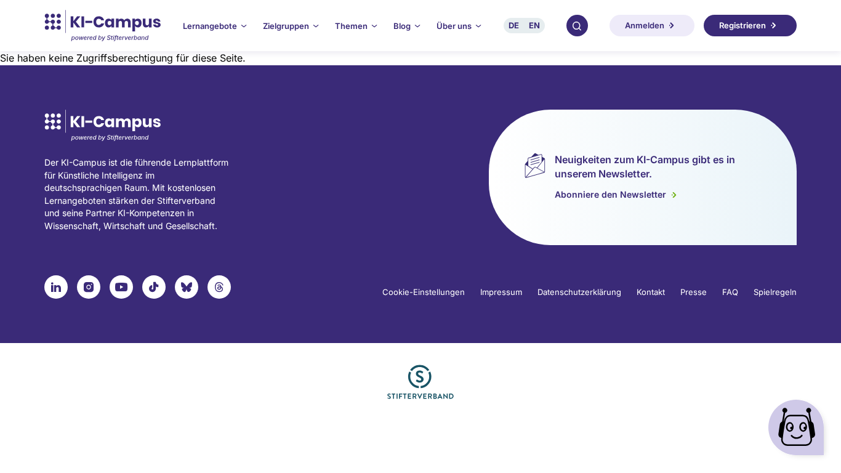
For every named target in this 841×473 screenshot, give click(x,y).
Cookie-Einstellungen (423, 292)
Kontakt (651, 292)
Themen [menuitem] (351, 26)
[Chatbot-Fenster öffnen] (799, 430)
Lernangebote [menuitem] (210, 26)
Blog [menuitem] (402, 26)
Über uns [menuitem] (454, 26)
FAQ (730, 292)
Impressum (501, 292)
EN (534, 25)
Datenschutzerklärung (579, 292)
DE (514, 25)
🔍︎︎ (577, 25)
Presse (693, 292)
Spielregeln (775, 292)
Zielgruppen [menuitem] (286, 26)
